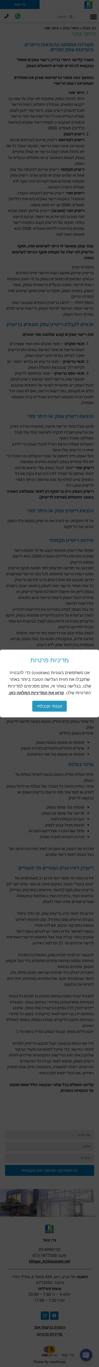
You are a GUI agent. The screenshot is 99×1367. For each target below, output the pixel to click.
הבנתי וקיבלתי (49, 706)
